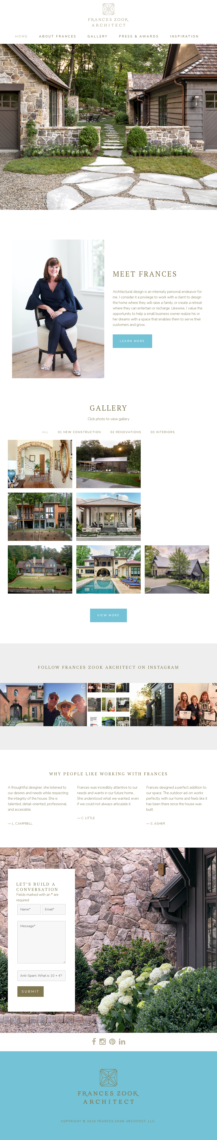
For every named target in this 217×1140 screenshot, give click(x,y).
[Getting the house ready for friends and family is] (152, 704)
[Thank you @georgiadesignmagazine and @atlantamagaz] (195, 704)
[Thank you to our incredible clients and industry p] (108, 704)
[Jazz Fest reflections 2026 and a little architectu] (65, 704)
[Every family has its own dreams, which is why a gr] (21, 704)
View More (108, 615)
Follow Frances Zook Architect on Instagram (108, 667)
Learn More (132, 341)
